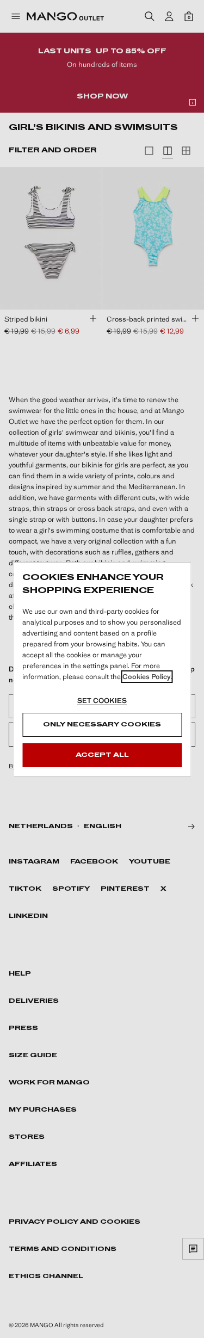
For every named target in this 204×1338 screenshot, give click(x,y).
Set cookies (102, 700)
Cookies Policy (146, 676)
